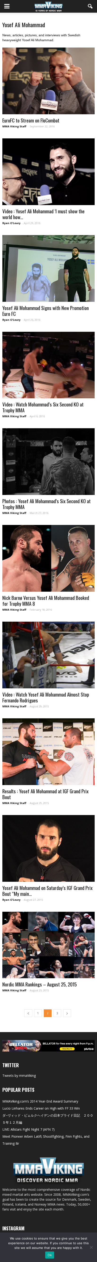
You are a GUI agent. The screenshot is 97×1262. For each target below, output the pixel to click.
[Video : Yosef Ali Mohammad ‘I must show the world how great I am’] (48, 171)
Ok (50, 1255)
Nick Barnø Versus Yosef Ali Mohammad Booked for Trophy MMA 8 (45, 600)
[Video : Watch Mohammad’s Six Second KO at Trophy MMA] (48, 365)
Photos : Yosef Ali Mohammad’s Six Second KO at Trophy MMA (46, 503)
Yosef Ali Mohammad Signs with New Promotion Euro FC (45, 310)
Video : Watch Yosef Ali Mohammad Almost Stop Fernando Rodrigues (45, 697)
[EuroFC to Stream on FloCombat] (48, 81)
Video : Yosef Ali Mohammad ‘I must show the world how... (43, 214)
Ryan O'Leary (11, 223)
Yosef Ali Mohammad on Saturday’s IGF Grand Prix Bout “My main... (47, 890)
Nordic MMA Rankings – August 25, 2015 (39, 984)
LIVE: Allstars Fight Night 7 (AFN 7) (28, 1129)
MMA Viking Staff (14, 126)
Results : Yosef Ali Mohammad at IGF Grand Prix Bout (45, 794)
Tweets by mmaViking (19, 1075)
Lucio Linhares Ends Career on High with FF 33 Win (41, 1108)
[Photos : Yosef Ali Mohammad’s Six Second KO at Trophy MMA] (48, 461)
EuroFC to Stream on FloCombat (30, 120)
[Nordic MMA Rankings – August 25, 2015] (48, 945)
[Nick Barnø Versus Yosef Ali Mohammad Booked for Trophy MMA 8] (48, 558)
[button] (90, 6)
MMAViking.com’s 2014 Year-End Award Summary (40, 1101)
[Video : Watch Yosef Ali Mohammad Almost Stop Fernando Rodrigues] (48, 655)
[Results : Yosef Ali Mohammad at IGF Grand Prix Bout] (48, 751)
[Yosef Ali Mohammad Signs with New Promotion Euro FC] (48, 268)
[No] (91, 1247)
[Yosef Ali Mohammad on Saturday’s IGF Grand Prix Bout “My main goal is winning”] (48, 848)
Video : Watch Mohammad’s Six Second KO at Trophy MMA (43, 407)
